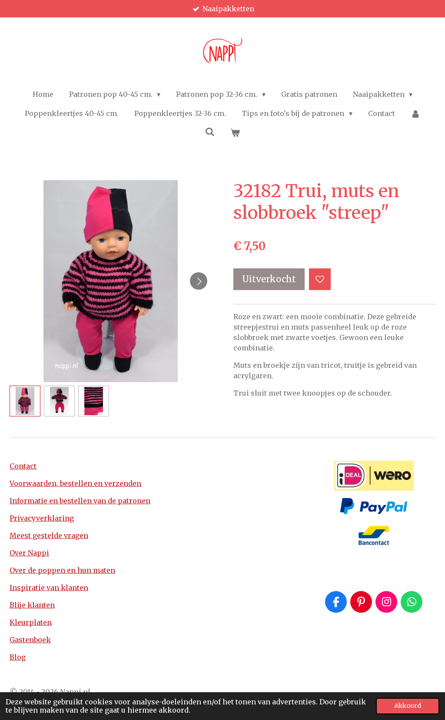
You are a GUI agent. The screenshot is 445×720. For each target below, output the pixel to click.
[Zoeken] (209, 131)
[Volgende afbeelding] (198, 281)
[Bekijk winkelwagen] (235, 132)
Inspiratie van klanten (49, 587)
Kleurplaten (31, 622)
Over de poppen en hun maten (62, 570)
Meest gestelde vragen (49, 535)
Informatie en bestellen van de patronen (80, 500)
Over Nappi (29, 552)
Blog (18, 657)
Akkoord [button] (407, 706)
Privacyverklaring (42, 518)
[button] (25, 401)
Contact (23, 466)
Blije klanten (32, 605)
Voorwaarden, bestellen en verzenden (75, 483)
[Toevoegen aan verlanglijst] (320, 279)
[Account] (415, 113)
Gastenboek (30, 639)
